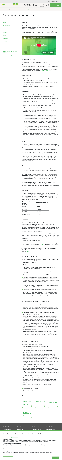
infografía (24, 33)
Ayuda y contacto (51, 1)
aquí (42, 244)
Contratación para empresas (50, 430)
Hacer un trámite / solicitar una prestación (8, 430)
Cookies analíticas (8, 439)
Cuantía (4, 35)
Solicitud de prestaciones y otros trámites (26, 9)
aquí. (23, 245)
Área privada (54, 5)
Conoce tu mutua (21, 429)
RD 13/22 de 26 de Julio (28, 31)
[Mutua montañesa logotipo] (9, 4)
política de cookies (14, 437)
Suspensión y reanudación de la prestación (36, 301)
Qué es (4, 22)
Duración (5, 41)
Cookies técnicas (7, 448)
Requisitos (5, 32)
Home (2, 9)
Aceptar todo (55, 457)
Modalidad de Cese (7, 25)
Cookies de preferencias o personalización (12, 443)
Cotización (5, 38)
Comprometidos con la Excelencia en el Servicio (38, 430)
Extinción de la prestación (8, 55)
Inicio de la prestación (7, 48)
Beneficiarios (6, 29)
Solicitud (5, 44)
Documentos (5, 59)
